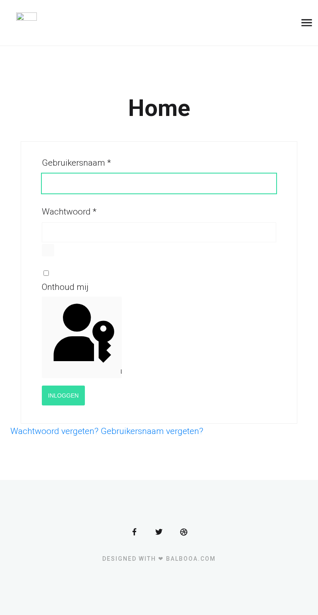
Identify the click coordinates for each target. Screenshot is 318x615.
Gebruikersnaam (76, 163)
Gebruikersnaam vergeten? (152, 431)
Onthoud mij (65, 287)
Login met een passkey (120, 371)
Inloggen (63, 395)
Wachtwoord (69, 212)
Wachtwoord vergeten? (55, 431)
